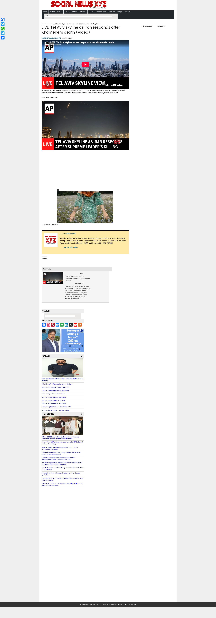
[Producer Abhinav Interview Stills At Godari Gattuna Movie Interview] (62, 376)
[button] (58, 190)
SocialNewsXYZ (69, 234)
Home (45, 12)
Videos (75, 12)
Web (68, 247)
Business (83, 12)
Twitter (71, 247)
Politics (52, 12)
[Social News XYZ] (79, 8)
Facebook (75, 247)
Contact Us (131, 604)
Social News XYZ (55, 38)
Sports (91, 12)
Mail (65, 247)
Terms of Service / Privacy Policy (114, 604)
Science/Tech (101, 12)
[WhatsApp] (2, 28)
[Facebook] (2, 19)
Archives (111, 12)
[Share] (2, 37)
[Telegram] (2, 33)
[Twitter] (2, 24)
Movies (59, 12)
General (127, 12)
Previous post (147, 26)
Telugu (119, 12)
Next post (160, 26)
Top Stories (48, 414)
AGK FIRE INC (97, 604)
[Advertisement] (137, 5)
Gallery (67, 12)
